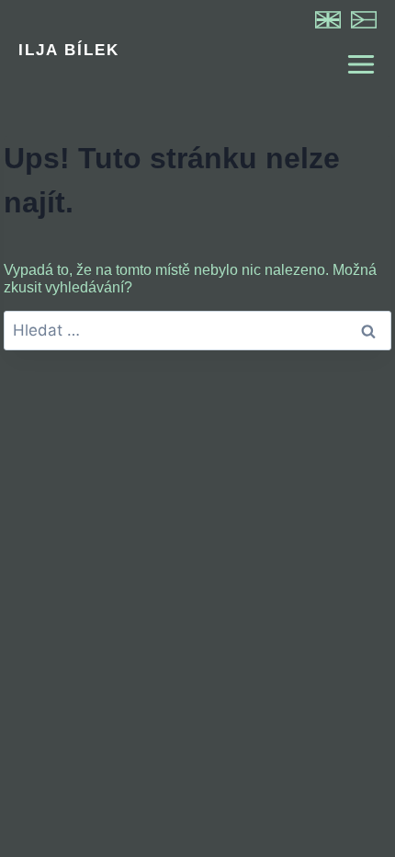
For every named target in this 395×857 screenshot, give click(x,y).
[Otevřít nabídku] (353, 64)
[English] (328, 20)
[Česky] (364, 20)
